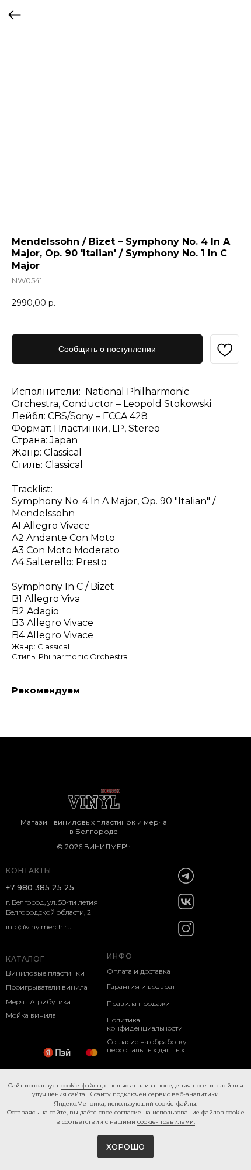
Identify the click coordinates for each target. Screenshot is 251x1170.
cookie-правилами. (166, 1121)
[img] (186, 876)
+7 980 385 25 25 (40, 887)
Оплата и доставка (138, 971)
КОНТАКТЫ (28, 870)
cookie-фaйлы (81, 1085)
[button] (107, 349)
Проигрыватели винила (47, 987)
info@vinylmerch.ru (39, 926)
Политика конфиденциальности (145, 1023)
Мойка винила (31, 1015)
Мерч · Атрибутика (38, 1001)
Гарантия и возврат (141, 986)
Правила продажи (138, 1003)
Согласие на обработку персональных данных (147, 1045)
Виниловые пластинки (45, 973)
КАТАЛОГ (25, 959)
